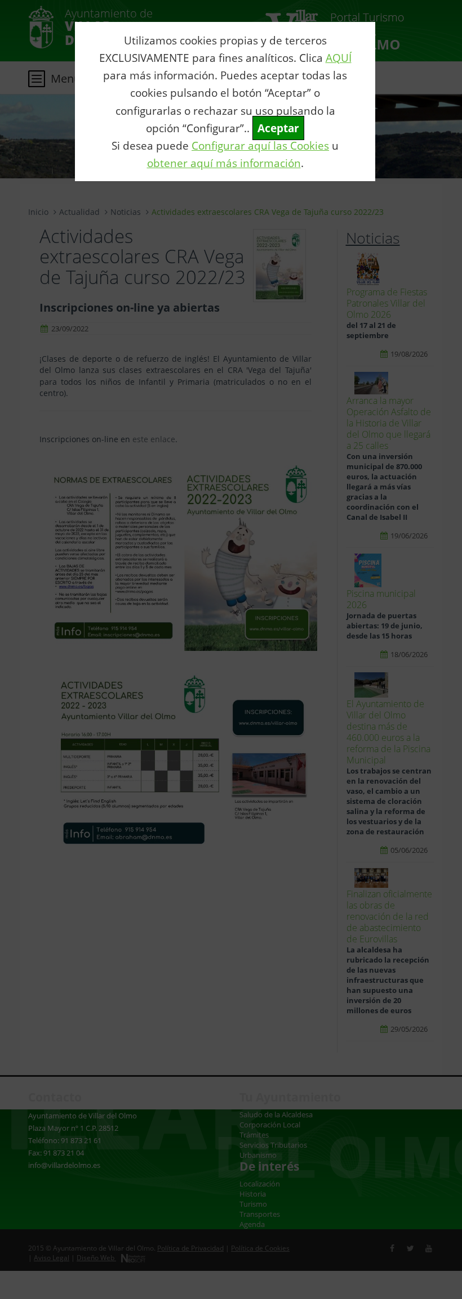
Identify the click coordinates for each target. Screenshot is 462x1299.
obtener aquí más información (224, 163)
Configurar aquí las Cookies (260, 145)
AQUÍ (339, 58)
